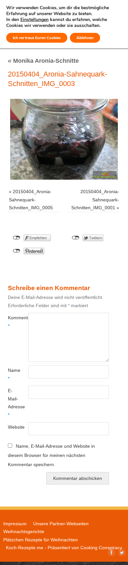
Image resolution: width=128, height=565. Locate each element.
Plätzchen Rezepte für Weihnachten (40, 539)
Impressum (15, 523)
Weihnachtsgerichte (23, 531)
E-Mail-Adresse (13, 402)
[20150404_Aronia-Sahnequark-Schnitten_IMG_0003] (64, 139)
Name (13, 374)
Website (13, 427)
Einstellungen (34, 20)
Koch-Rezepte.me (24, 547)
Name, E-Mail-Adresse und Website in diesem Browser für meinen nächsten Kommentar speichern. (51, 455)
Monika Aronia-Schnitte (43, 60)
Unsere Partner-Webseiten (61, 523)
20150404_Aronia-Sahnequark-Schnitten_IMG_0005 (31, 199)
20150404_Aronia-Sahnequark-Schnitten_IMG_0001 (95, 199)
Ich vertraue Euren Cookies (37, 37)
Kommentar (13, 321)
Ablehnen (85, 37)
